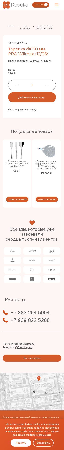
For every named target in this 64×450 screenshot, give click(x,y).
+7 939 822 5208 (30, 320)
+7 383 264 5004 (30, 312)
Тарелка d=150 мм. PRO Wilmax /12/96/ (44, 27)
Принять (21, 442)
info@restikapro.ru (22, 343)
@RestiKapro (23, 347)
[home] (15, 5)
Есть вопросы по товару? (23, 109)
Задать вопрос (32, 358)
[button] (56, 5)
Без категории (25, 27)
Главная (11, 26)
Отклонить (43, 442)
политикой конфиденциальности (32, 434)
